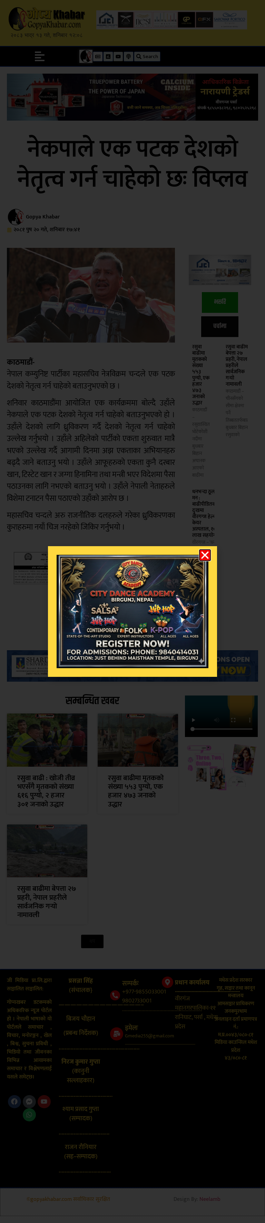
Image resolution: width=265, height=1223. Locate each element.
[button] (205, 555)
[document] (132, 611)
